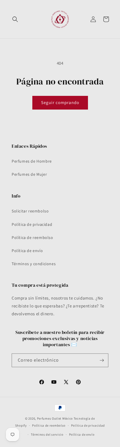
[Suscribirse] (101, 360)
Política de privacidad (32, 224)
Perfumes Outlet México (55, 418)
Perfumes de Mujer (29, 174)
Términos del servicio (47, 434)
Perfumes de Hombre (32, 161)
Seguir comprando (60, 102)
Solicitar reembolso (30, 211)
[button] (15, 19)
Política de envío (27, 250)
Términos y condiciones (34, 263)
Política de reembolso (32, 237)
